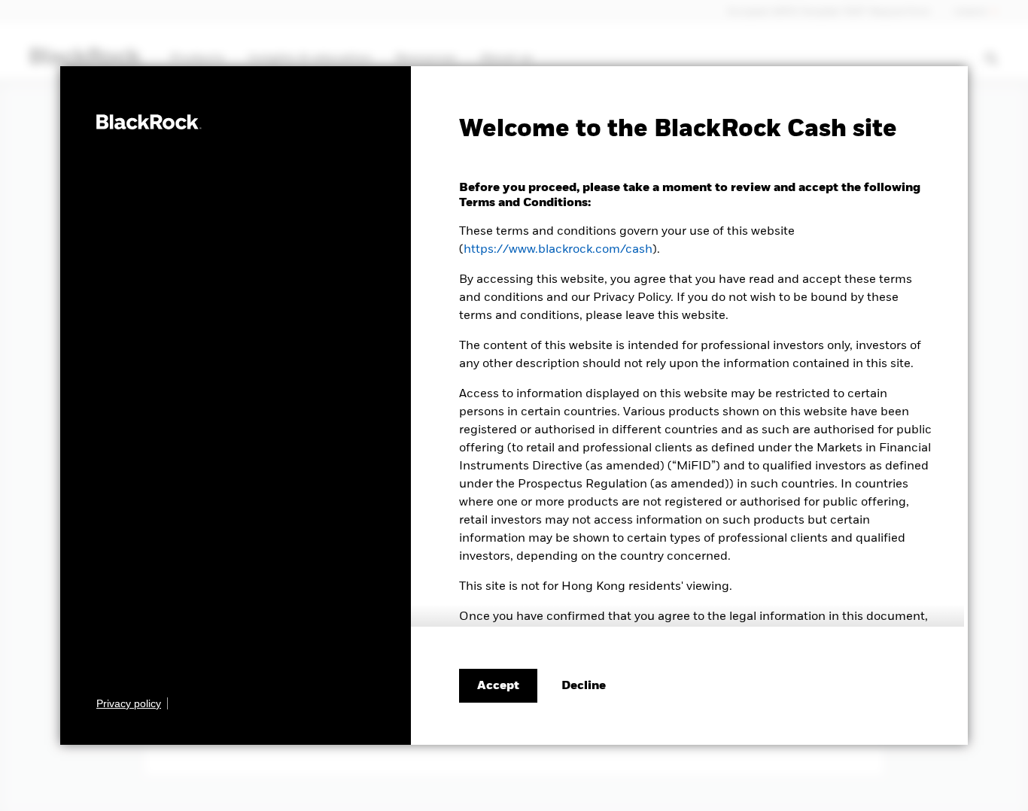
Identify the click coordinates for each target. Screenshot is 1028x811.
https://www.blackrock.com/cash (558, 250)
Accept (498, 686)
